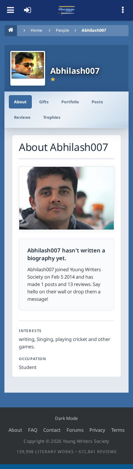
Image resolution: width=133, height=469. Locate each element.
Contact (52, 430)
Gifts (44, 101)
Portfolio (70, 101)
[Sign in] (27, 10)
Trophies (52, 117)
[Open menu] (10, 10)
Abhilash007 (94, 30)
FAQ (32, 430)
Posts (97, 101)
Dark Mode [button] (66, 418)
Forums (74, 430)
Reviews (22, 117)
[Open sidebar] (123, 10)
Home (36, 30)
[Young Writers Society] (66, 10)
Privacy (97, 430)
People (62, 30)
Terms (118, 430)
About (20, 101)
